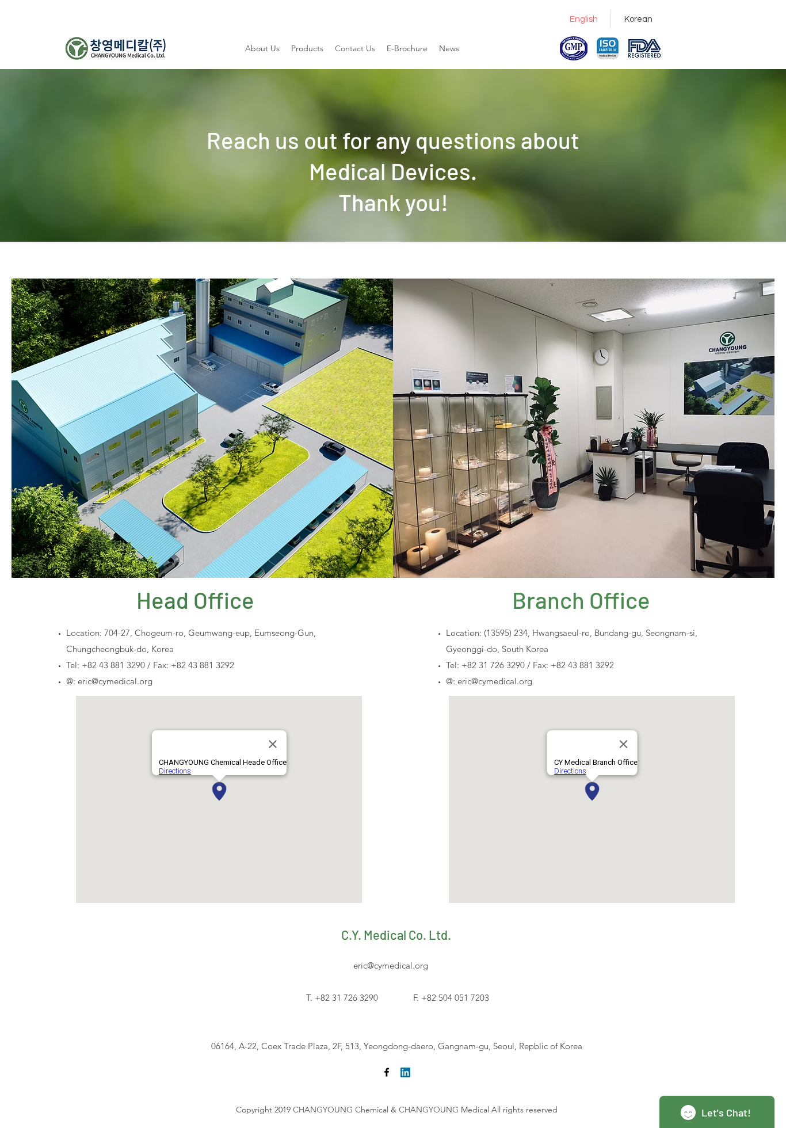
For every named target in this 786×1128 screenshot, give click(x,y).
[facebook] (386, 1072)
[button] (407, 48)
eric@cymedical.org (115, 681)
